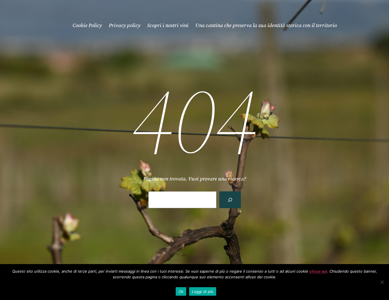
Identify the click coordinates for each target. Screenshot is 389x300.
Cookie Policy (87, 25)
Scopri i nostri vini (168, 25)
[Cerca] (230, 199)
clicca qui (318, 271)
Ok (181, 291)
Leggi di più (202, 291)
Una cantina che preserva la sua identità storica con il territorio (266, 25)
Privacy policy (124, 25)
